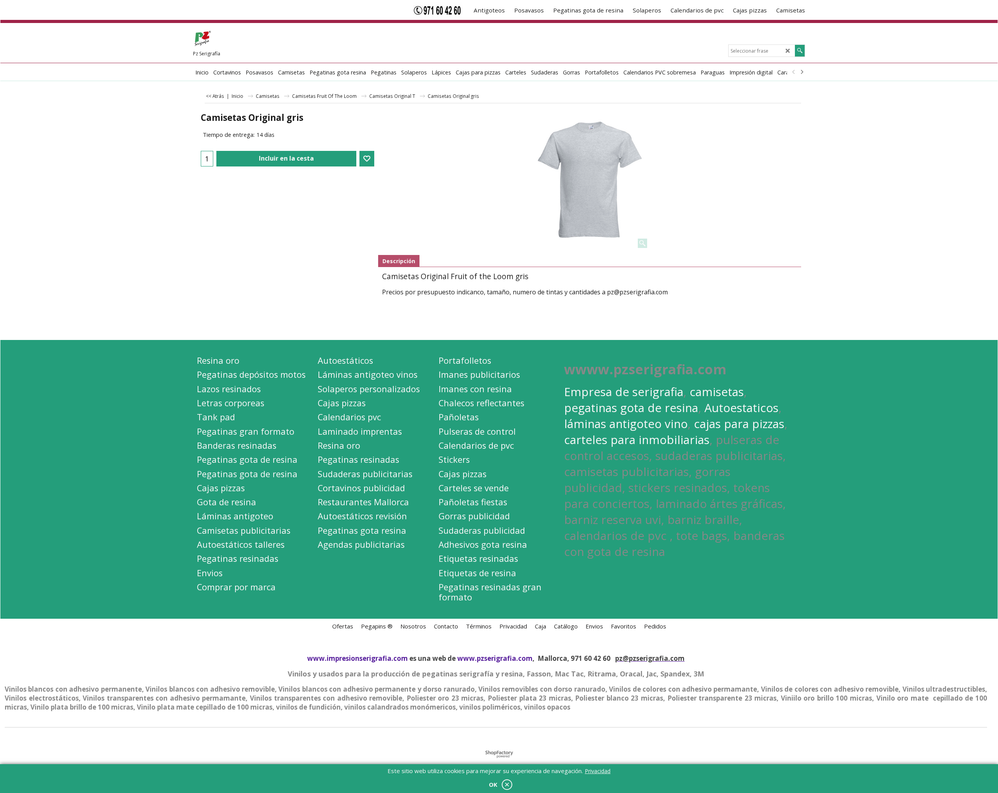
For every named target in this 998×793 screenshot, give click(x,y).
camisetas (717, 392)
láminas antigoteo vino (626, 424)
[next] (801, 72)
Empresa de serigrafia (623, 392)
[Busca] (800, 51)
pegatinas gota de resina (631, 408)
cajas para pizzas (739, 424)
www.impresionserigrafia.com (357, 658)
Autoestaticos (741, 408)
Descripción (398, 261)
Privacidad (597, 771)
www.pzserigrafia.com (495, 658)
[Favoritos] (366, 158)
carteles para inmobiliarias (637, 440)
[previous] (793, 72)
